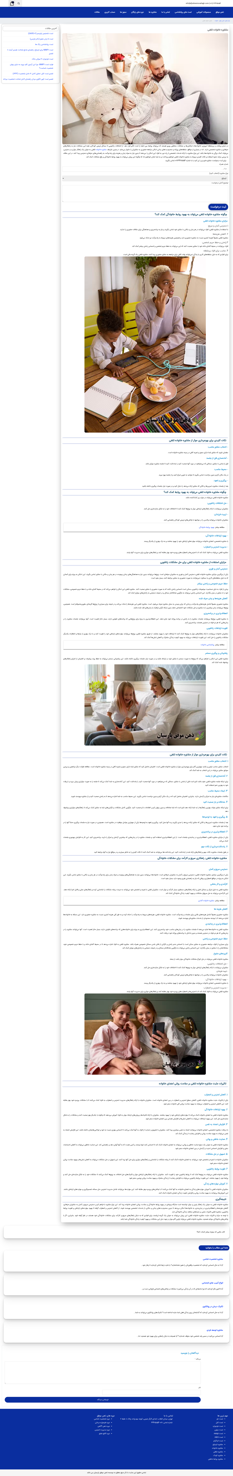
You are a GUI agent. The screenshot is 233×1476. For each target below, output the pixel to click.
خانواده (216, 21)
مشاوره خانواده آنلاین (206, 900)
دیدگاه (198, 1359)
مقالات (97, 12)
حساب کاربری (109, 12)
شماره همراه (223, 164)
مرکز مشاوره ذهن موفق (224, 21)
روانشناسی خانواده (207, 644)
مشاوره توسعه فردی (215, 1330)
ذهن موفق (220, 12)
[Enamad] (29, 1423)
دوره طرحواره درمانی (102, 1422)
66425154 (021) (215, 3)
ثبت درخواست (218, 207)
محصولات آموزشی (203, 12)
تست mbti (219, 1437)
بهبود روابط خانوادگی (206, 527)
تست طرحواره (218, 1426)
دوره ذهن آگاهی (104, 1426)
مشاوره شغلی (218, 1451)
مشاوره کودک (218, 1455)
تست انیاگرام (218, 1440)
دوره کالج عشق (104, 1433)
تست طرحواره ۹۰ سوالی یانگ (42, 59)
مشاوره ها (153, 12)
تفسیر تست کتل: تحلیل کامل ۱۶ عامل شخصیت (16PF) (33, 73)
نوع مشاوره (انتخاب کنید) (218, 173)
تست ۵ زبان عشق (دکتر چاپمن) (41, 39)
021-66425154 (156, 1422)
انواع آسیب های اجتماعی (212, 1283)
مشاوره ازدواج (218, 1444)
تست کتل (219, 1422)
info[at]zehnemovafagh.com (197, 3)
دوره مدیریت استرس (102, 1429)
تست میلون (218, 1429)
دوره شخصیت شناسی (102, 1418)
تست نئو (220, 1418)
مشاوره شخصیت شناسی (213, 1259)
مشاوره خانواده (101, 149)
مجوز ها (123, 12)
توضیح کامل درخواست (220, 182)
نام (200, 1387)
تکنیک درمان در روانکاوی (213, 1306)
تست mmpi (218, 1433)
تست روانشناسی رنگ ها (44, 44)
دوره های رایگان (137, 12)
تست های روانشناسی (183, 12)
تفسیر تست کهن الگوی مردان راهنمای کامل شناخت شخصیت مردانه (28, 79)
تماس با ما (165, 12)
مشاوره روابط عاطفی (215, 1459)
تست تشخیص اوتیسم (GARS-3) (40, 33)
